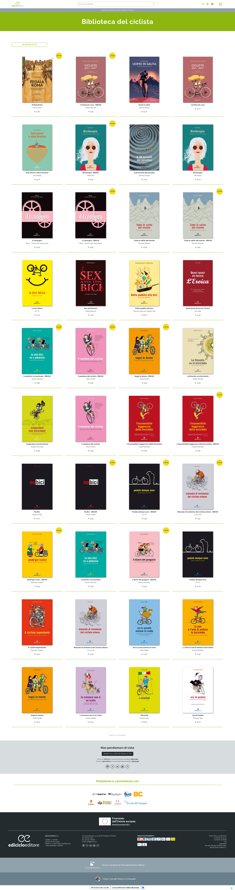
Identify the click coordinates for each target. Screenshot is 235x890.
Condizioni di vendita (220, 839)
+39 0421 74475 (88, 838)
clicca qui (134, 759)
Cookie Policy (222, 836)
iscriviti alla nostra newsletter (117, 754)
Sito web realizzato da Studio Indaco (216, 845)
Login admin (223, 843)
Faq (225, 841)
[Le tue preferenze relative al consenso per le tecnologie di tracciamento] (232, 888)
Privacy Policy (213, 836)
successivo (122, 735)
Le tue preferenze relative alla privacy (125, 888)
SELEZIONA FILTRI (29, 44)
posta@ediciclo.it (91, 841)
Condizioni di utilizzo (220, 838)
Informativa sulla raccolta (100, 888)
